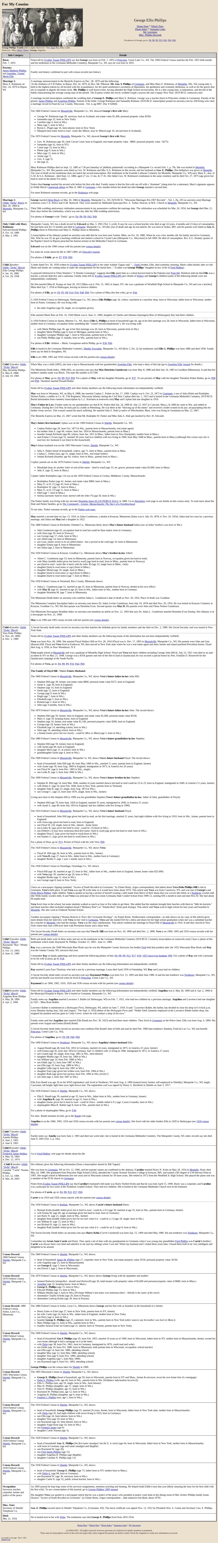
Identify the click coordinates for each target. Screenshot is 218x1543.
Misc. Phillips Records (150, 35)
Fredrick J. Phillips (46, 1397)
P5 (62, 292)
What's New (157, 26)
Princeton (122, 60)
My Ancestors (150, 32)
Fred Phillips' (43, 1153)
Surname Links (157, 29)
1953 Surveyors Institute (154, 955)
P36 (105, 343)
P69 (174, 40)
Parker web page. (87, 509)
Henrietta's (140, 501)
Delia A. (46, 1473)
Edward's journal (91, 252)
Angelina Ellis (124, 364)
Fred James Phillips (51, 1452)
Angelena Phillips (66, 101)
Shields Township (93, 348)
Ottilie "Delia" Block (13, 203)
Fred (53, 47)
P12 (129, 955)
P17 (134, 955)
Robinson (83, 192)
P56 (169, 40)
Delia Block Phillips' (41, 893)
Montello (182, 84)
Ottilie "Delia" (23, 50)
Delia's (140, 276)
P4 (150, 40)
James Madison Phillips (14, 70)
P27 (75, 1192)
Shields (108, 423)
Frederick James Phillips (15, 1153)
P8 (153, 40)
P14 (71, 292)
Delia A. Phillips (45, 1380)
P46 (110, 343)
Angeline (41, 1284)
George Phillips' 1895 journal (103, 1489)
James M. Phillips (66, 1259)
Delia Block (54, 200)
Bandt (78, 1116)
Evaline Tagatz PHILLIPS (57, 60)
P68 (213, 378)
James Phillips (46, 101)
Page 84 (175, 273)
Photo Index (141, 29)
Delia (45, 1344)
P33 (160, 40)
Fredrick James (48, 1427)
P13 (61, 842)
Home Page (143, 26)
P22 (70, 1192)
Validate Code (5, 1539)
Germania (139, 84)
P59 (65, 257)
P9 (157, 40)
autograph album (56, 187)
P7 (60, 257)
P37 (134, 378)
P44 (135, 292)
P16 (77, 292)
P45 (165, 40)
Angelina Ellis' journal (179, 364)
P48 (82, 292)
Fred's (137, 264)
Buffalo (64, 1204)
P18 (139, 955)
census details (93, 246)
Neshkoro (196, 893)
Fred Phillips (176, 267)
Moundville (66, 111)
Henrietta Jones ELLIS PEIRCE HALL (99, 501)
